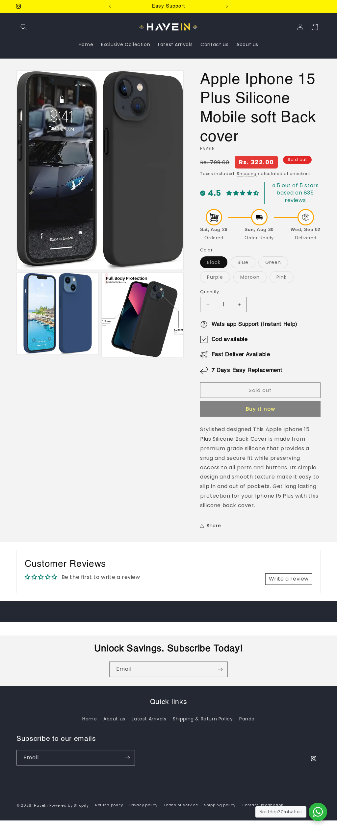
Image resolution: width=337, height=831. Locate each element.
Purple (218, 278)
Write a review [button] (289, 579)
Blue (246, 263)
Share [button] (214, 525)
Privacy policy (143, 805)
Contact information (262, 805)
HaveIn (41, 805)
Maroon (253, 278)
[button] (23, 27)
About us (114, 718)
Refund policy (109, 805)
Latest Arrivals (149, 718)
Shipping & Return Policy (203, 718)
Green (276, 263)
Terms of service (181, 805)
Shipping (247, 173)
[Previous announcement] (110, 6)
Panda (247, 718)
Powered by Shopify (69, 805)
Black (217, 263)
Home (89, 718)
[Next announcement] (227, 6)
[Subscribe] (220, 669)
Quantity (209, 292)
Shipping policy (220, 805)
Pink (285, 278)
